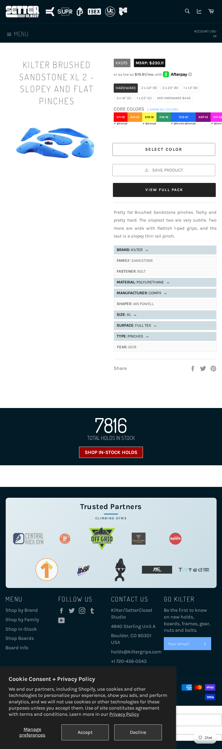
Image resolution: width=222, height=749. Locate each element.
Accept (85, 732)
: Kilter (133, 250)
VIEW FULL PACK (164, 190)
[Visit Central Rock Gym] (28, 538)
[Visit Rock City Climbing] (157, 569)
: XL (127, 314)
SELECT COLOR (163, 149)
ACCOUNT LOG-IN (205, 33)
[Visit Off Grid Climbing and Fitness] (102, 538)
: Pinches (133, 336)
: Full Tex (137, 325)
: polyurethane (143, 282)
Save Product (167, 170)
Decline (138, 732)
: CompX (142, 293)
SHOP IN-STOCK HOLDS (111, 452)
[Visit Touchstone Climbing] (139, 538)
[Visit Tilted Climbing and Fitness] (194, 569)
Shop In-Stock (21, 629)
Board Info (16, 648)
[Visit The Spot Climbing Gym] (175, 538)
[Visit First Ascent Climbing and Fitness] (47, 569)
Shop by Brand (21, 610)
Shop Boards (19, 638)
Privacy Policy (124, 714)
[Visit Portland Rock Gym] (120, 569)
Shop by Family (22, 620)
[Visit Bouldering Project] (65, 538)
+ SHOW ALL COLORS (162, 109)
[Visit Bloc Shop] (83, 569)
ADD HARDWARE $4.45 (174, 98)
